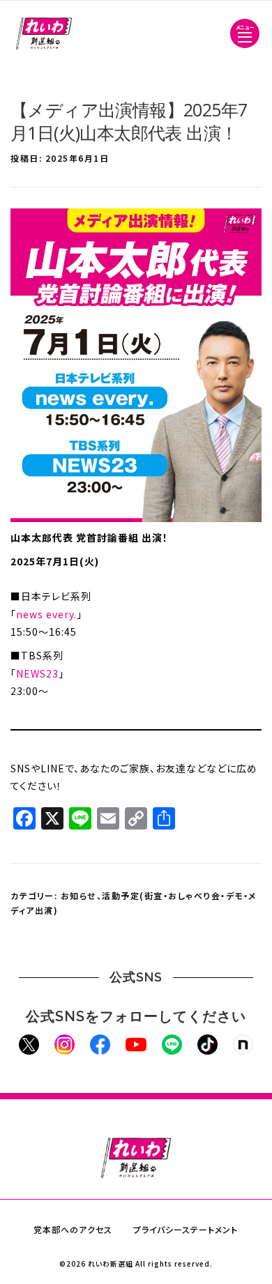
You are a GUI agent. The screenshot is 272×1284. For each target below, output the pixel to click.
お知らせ (79, 895)
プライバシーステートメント (185, 1229)
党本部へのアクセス (72, 1229)
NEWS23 (37, 673)
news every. (46, 614)
